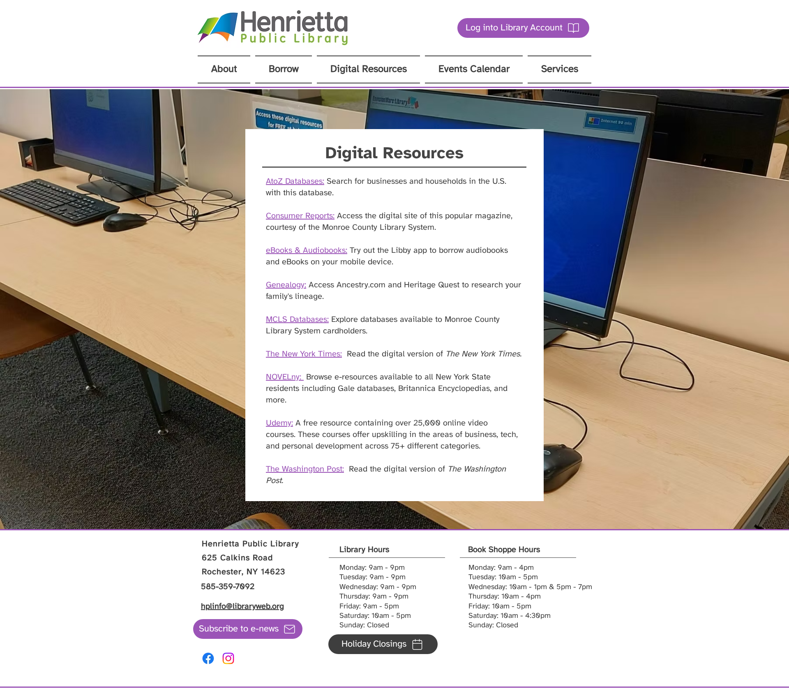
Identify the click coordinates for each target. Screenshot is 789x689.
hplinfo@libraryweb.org (242, 606)
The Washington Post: (305, 469)
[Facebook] (208, 658)
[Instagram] (228, 658)
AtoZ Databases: (295, 181)
